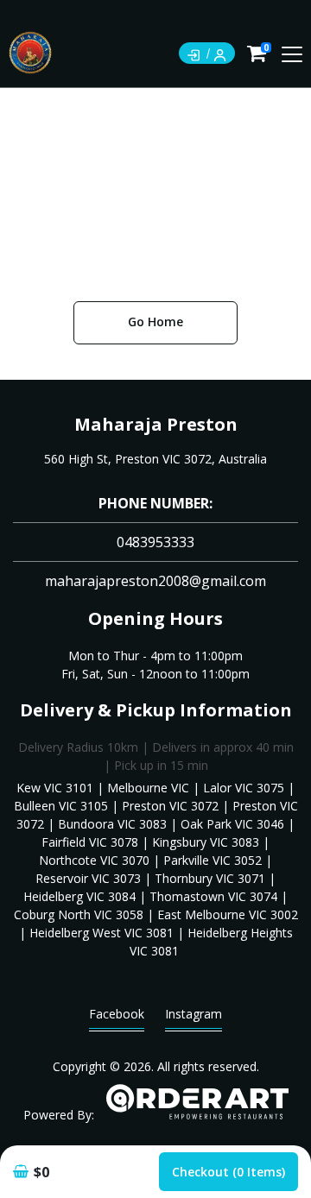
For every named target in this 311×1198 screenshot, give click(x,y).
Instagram (193, 1014)
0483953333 (155, 542)
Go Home (155, 321)
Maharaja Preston (156, 424)
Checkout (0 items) (228, 1171)
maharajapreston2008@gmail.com (155, 580)
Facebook (116, 1014)
